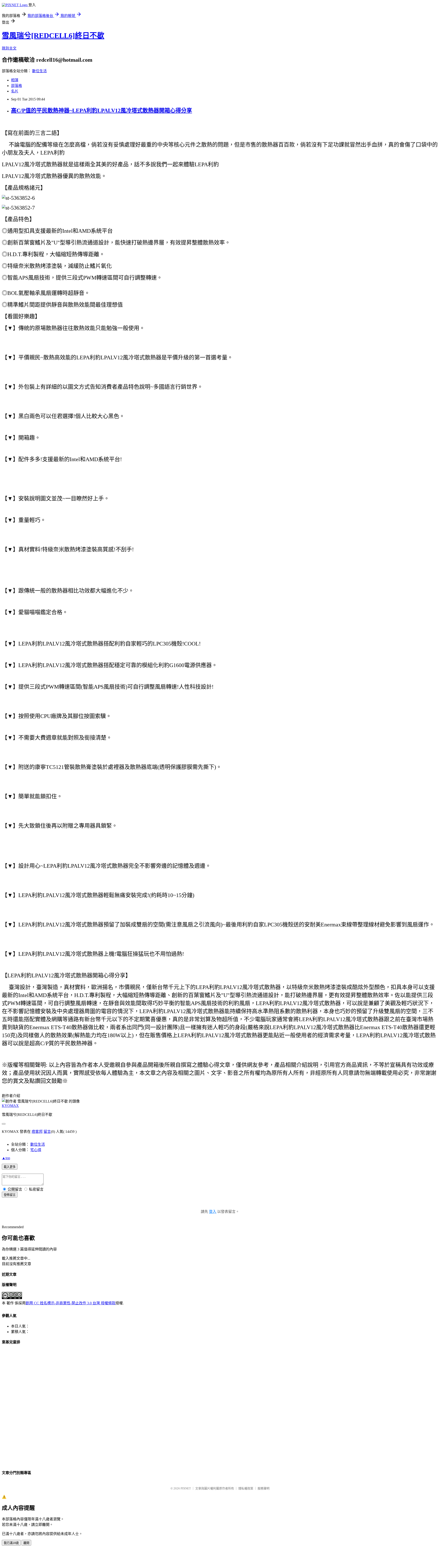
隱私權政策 (245, 1488)
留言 (47, 1132)
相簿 (14, 80)
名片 (14, 91)
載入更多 (10, 1167)
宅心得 (35, 1150)
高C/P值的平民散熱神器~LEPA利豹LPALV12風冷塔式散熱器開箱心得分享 (101, 111)
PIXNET (186, 1488)
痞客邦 (37, 1132)
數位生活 (39, 71)
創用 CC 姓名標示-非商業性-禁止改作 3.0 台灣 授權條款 (71, 1303)
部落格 (16, 86)
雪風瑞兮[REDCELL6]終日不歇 (53, 35)
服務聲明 (264, 1488)
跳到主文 (9, 48)
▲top (6, 1158)
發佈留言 (10, 1195)
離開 (26, 1543)
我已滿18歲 (11, 1543)
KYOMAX (10, 1106)
